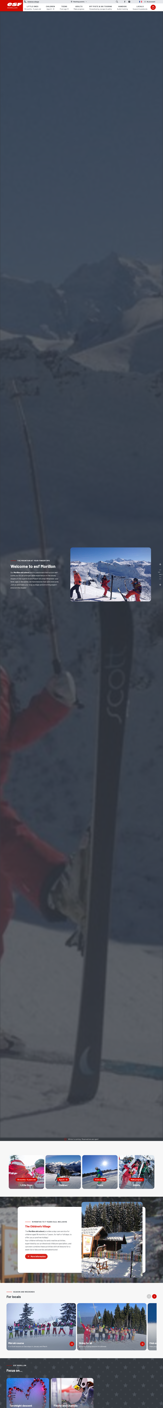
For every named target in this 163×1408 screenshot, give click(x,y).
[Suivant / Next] (160, 584)
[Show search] (117, 1)
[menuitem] (26, 1172)
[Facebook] (124, 1)
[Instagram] (129, 1)
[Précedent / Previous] (160, 564)
